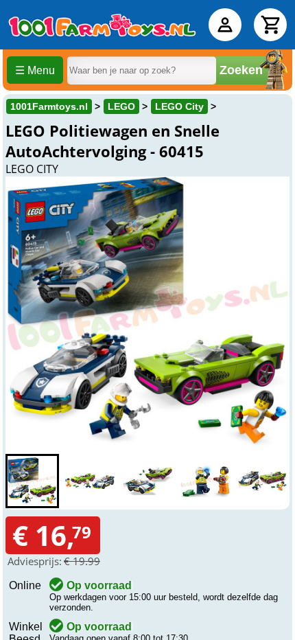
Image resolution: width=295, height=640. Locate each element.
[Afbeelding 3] (147, 481)
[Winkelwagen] (270, 24)
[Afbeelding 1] (32, 481)
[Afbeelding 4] (205, 481)
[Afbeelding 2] (90, 481)
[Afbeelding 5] (263, 481)
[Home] (102, 24)
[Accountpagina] (225, 24)
